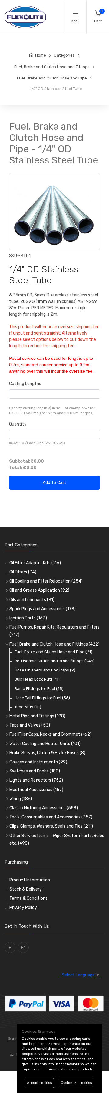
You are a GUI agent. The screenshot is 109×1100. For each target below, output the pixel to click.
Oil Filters (22, 572)
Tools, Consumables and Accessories (50, 817)
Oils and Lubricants (31, 599)
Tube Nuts (28, 707)
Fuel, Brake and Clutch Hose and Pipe (53, 652)
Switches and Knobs (34, 771)
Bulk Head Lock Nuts (37, 679)
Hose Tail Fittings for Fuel (42, 697)
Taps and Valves (29, 725)
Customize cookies (76, 1083)
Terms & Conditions (28, 898)
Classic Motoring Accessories (43, 808)
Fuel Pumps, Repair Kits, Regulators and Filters (54, 631)
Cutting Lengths (25, 383)
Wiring (20, 798)
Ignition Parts (28, 618)
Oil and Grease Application (39, 590)
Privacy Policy (23, 907)
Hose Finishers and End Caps (45, 670)
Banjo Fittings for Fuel (39, 688)
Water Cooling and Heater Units (45, 743)
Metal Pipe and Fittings (37, 716)
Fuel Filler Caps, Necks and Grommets (50, 734)
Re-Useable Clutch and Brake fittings (55, 661)
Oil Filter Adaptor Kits (35, 563)
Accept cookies (39, 1083)
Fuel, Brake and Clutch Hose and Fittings (54, 644)
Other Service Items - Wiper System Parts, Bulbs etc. (56, 839)
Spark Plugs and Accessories (42, 608)
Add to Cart (55, 482)
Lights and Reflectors (36, 780)
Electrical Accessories (36, 789)
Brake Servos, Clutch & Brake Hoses (47, 752)
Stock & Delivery (25, 889)
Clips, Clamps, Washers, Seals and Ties (51, 826)
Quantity (18, 424)
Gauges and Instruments (38, 762)
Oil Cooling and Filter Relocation (46, 581)
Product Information (29, 880)
